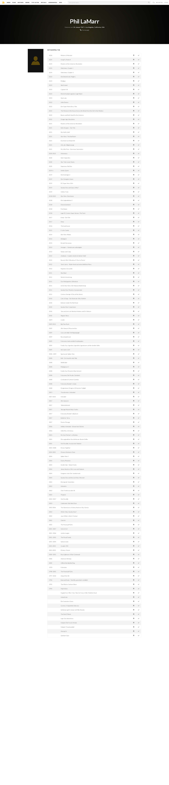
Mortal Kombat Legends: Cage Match (71, 94)
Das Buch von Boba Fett (68, 140)
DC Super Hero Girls (67, 183)
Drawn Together (65, 448)
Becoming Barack (66, 337)
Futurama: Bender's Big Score (69, 414)
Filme (14, 2)
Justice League (65, 533)
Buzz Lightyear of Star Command (70, 554)
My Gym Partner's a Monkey (69, 435)
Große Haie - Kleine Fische (68, 465)
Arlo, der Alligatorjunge (67, 145)
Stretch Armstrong (66, 277)
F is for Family (65, 230)
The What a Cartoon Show (69, 584)
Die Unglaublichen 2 (66, 200)
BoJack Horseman (66, 243)
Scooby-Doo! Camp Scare (68, 307)
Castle (63, 320)
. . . (65, 2)
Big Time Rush (65, 324)
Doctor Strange (65, 422)
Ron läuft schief (65, 132)
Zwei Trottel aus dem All (68, 490)
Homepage (85, 30)
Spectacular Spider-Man (68, 354)
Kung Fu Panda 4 (66, 59)
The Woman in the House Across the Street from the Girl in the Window (82, 111)
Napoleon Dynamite (66, 268)
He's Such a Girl (65, 350)
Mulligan (63, 81)
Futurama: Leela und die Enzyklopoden (72, 341)
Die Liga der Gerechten (67, 482)
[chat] (154, 2)
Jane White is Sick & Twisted (69, 516)
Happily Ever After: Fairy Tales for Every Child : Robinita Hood (79, 593)
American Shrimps (66, 559)
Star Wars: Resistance (67, 196)
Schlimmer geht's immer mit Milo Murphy (73, 610)
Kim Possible (64, 499)
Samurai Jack (64, 542)
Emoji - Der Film (65, 217)
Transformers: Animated (68, 392)
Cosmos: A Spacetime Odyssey (70, 606)
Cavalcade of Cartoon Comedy (70, 379)
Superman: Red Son (66, 166)
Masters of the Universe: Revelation (71, 123)
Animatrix (63, 486)
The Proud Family (66, 537)
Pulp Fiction (64, 588)
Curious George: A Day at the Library (72, 294)
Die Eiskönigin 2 (65, 175)
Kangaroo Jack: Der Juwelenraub (70, 473)
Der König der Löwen (67, 179)
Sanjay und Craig (66, 251)
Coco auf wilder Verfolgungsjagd (70, 332)
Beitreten (159, 2)
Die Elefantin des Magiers (68, 77)
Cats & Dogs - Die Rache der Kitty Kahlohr (73, 298)
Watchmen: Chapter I (67, 68)
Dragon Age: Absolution (68, 119)
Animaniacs (64, 153)
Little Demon (64, 102)
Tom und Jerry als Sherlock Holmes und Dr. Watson (76, 311)
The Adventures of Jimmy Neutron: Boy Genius (75, 507)
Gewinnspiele (52, 2)
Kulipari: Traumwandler (68, 627)
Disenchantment (66, 204)
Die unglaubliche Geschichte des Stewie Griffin (74, 439)
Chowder (63, 396)
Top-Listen (35, 2)
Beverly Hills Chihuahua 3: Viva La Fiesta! (73, 260)
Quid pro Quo (65, 635)
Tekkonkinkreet (65, 405)
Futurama (64, 567)
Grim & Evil (64, 529)
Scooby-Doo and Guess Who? (69, 187)
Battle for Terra (65, 418)
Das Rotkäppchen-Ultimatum (69, 281)
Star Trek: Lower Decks (68, 162)
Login (166, 2)
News (8, 2)
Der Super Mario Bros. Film (69, 106)
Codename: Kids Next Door (69, 503)
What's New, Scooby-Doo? (68, 512)
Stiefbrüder (64, 362)
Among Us (64, 631)
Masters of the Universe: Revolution (71, 64)
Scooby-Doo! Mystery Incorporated (71, 290)
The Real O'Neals (66, 614)
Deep (62, 222)
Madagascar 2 (65, 367)
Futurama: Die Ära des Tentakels (70, 375)
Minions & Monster (66, 55)
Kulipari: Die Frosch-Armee (69, 623)
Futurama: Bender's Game (68, 384)
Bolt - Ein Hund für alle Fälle (69, 358)
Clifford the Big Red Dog (68, 563)
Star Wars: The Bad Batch (68, 136)
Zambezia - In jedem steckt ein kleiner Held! (73, 256)
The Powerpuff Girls (67, 524)
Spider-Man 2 (65, 456)
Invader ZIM (64, 546)
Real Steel (63, 273)
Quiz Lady (64, 98)
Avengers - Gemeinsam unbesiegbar (71, 247)
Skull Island (64, 85)
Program (63, 495)
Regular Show (65, 315)
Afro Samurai (64, 401)
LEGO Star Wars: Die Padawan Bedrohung (73, 286)
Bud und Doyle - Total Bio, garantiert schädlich (74, 580)
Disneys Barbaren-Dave (68, 452)
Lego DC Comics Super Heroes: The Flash (73, 213)
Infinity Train (64, 192)
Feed (60, 2)
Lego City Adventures (67, 618)
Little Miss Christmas (67, 431)
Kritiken (20, 2)
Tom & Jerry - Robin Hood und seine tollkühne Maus (76, 264)
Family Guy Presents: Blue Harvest (71, 371)
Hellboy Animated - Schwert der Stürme (72, 426)
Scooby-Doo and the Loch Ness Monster (73, 478)
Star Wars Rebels (66, 234)
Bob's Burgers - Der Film (68, 128)
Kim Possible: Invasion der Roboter (71, 443)
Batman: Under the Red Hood (69, 303)
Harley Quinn (65, 170)
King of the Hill (65, 576)
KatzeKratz (64, 597)
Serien (27, 2)
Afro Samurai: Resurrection (69, 328)
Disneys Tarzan (65, 550)
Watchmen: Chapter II (67, 72)
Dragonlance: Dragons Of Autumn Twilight (73, 388)
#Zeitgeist (64, 239)
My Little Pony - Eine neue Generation (72, 149)
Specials (43, 2)
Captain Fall (64, 89)
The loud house (65, 226)
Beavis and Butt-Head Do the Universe (72, 115)
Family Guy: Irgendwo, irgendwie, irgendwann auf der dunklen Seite (80, 345)
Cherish (63, 520)
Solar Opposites (65, 158)
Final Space (64, 209)
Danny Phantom (65, 460)
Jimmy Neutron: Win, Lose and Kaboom (72, 469)
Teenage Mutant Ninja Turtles (69, 409)
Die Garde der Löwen (67, 601)
